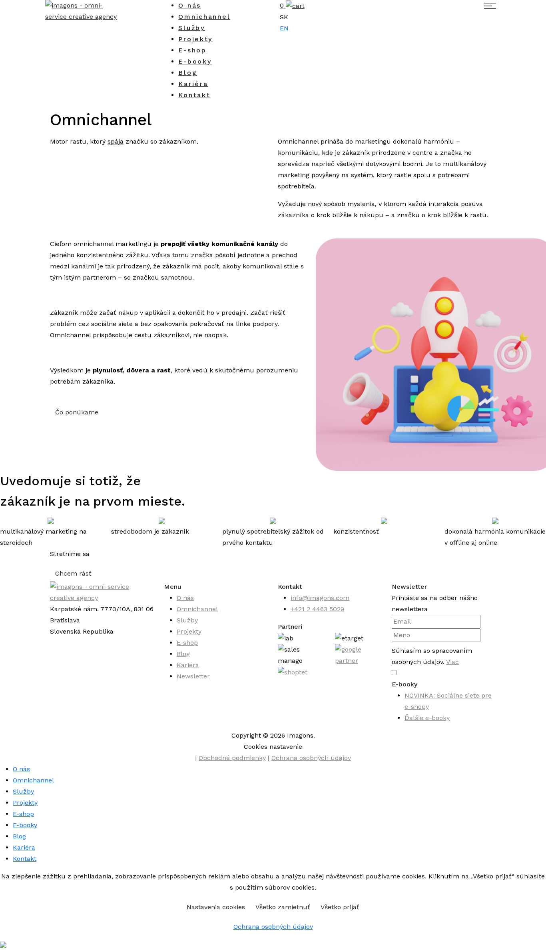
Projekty (195, 39)
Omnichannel (204, 16)
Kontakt (194, 95)
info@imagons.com (320, 598)
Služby (191, 28)
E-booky (194, 61)
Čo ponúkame (76, 412)
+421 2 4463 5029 (317, 609)
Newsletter (193, 676)
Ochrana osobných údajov (311, 758)
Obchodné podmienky (232, 758)
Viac (452, 662)
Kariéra (193, 84)
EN (284, 28)
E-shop (192, 50)
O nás (189, 5)
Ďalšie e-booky (427, 718)
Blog (187, 72)
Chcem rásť (73, 573)
